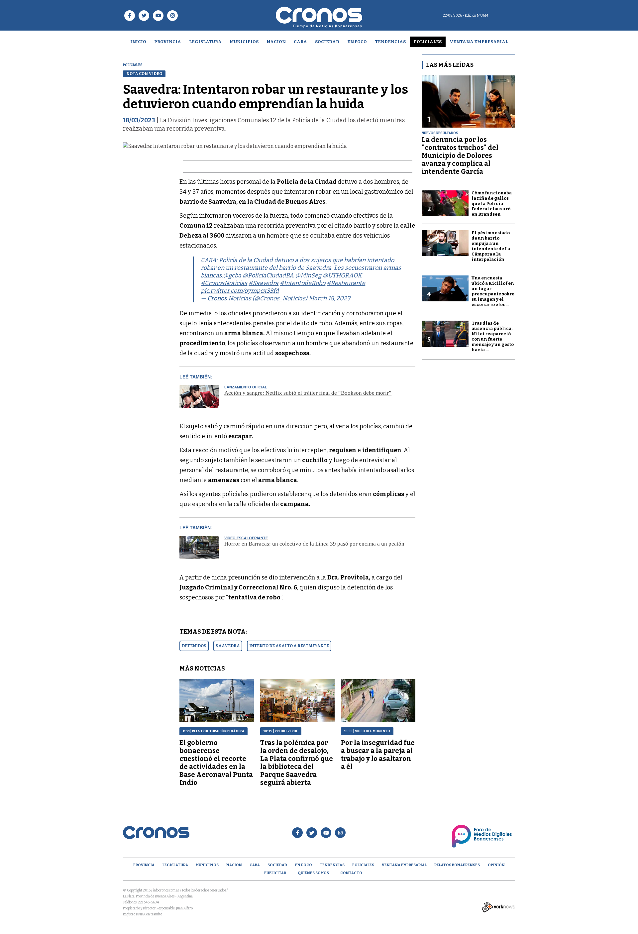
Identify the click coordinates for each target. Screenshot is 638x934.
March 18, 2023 (329, 298)
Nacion (276, 41)
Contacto (351, 873)
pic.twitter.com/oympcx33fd (240, 290)
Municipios (244, 41)
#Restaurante (346, 283)
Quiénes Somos (313, 873)
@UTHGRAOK (342, 275)
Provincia (167, 41)
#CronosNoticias (224, 283)
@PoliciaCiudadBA (268, 275)
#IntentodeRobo (302, 283)
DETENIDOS (194, 646)
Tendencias (390, 41)
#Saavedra (263, 283)
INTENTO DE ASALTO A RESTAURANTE (289, 646)
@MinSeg (308, 275)
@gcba (232, 275)
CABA (300, 41)
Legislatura (205, 41)
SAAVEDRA (228, 646)
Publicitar (275, 873)
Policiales (428, 41)
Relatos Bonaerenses (457, 865)
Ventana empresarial (479, 41)
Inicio (138, 41)
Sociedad (327, 41)
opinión (496, 865)
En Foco (357, 41)
